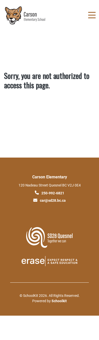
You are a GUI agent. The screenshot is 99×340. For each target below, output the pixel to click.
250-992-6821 (52, 193)
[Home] (32, 15)
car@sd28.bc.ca (53, 200)
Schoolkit (59, 300)
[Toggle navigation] (91, 15)
